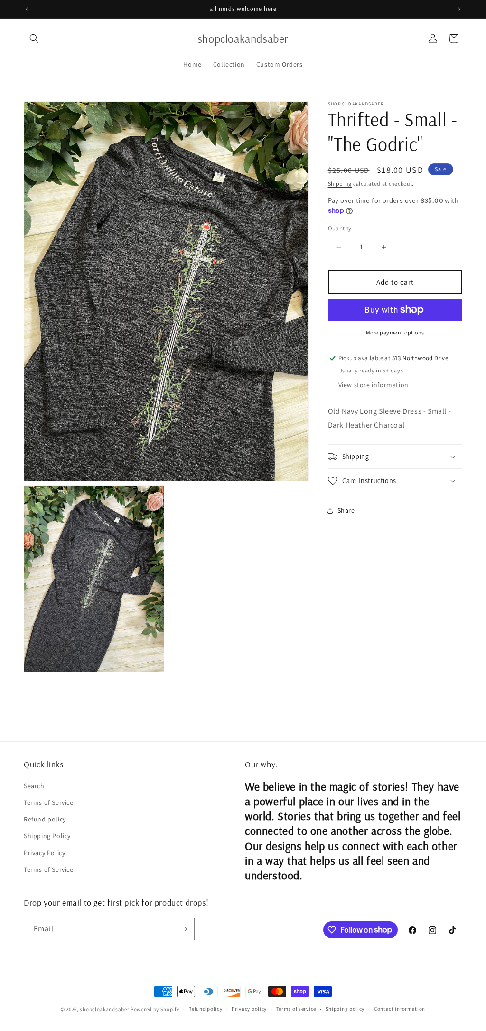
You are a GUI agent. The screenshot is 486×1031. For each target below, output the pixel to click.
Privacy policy (249, 1008)
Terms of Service (49, 802)
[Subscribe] (183, 929)
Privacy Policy (44, 853)
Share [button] (346, 510)
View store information (373, 385)
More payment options (395, 332)
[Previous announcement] (27, 9)
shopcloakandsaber (104, 1009)
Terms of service (296, 1008)
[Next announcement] (459, 9)
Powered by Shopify (155, 1009)
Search (34, 786)
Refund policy (45, 819)
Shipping (340, 183)
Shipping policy (345, 1008)
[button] (34, 38)
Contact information (399, 1008)
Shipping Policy (47, 835)
